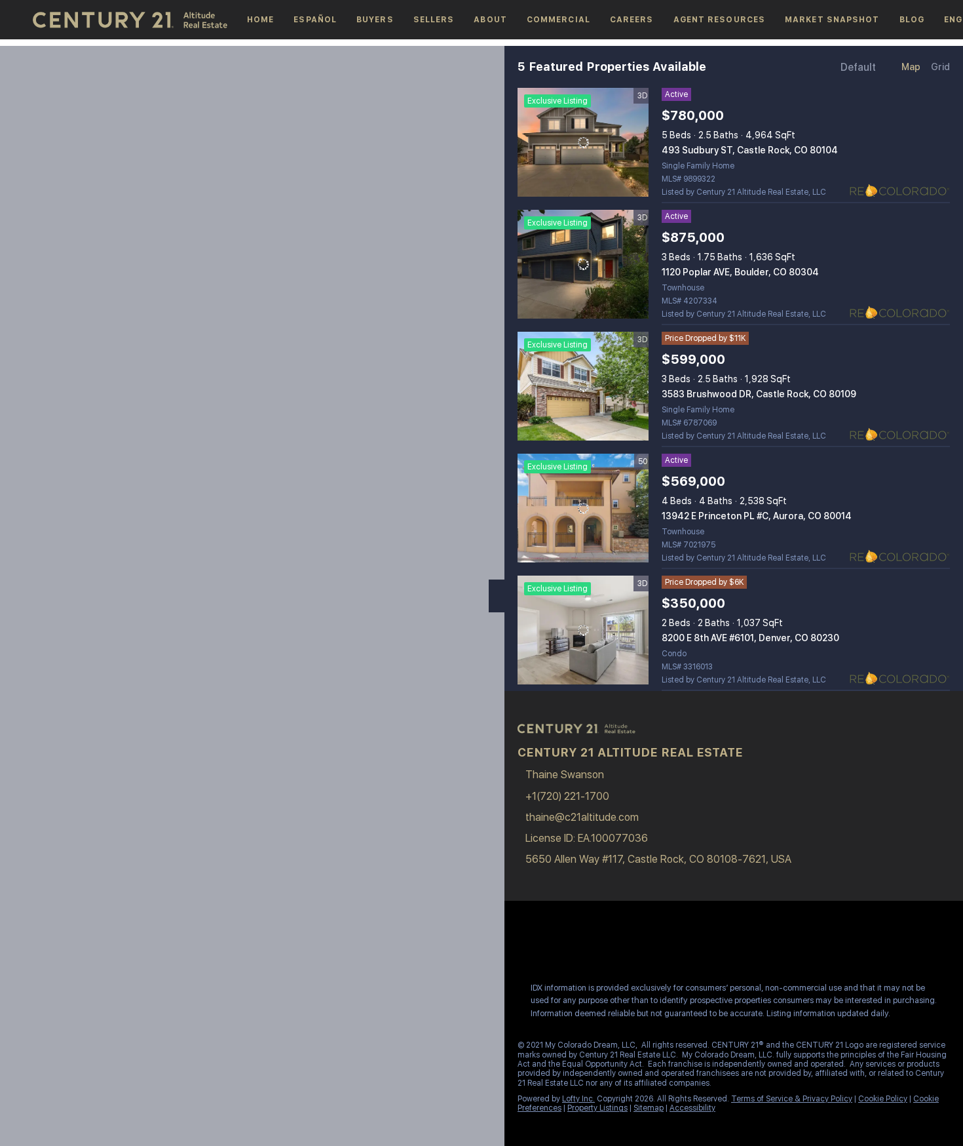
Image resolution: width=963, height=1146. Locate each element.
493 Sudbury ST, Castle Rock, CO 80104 (750, 150)
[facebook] (523, 943)
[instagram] (576, 943)
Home (260, 19)
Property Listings (597, 1108)
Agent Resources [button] (719, 19)
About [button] (490, 19)
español (315, 19)
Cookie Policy (882, 1098)
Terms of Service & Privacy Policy (791, 1098)
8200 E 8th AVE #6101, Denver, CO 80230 (750, 638)
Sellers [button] (434, 19)
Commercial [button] (558, 19)
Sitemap (648, 1108)
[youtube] (602, 943)
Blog (911, 19)
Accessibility (692, 1108)
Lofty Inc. (578, 1098)
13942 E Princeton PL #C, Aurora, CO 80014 (757, 516)
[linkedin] (549, 943)
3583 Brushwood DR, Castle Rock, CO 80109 (759, 394)
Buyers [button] (375, 19)
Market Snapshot (832, 19)
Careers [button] (632, 19)
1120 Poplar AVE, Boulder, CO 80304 (740, 272)
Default (858, 67)
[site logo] (583, 735)
